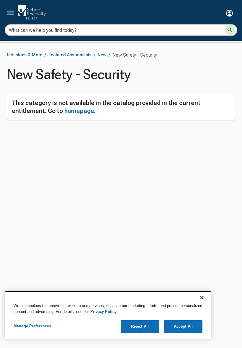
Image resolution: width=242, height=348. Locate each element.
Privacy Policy (103, 311)
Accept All (183, 326)
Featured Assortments (69, 55)
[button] (229, 13)
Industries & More (24, 55)
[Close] (201, 297)
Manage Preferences (32, 326)
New (102, 55)
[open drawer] (11, 13)
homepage (79, 110)
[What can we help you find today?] (230, 30)
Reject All (140, 326)
